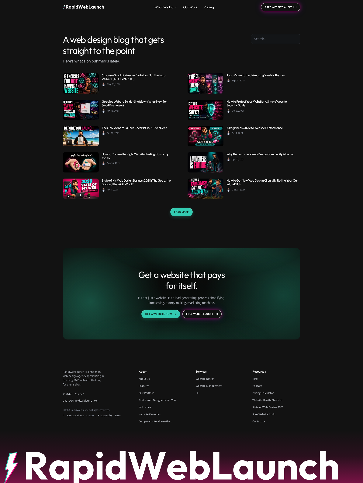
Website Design (205, 379)
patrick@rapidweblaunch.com (81, 400)
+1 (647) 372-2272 (73, 394)
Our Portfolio (146, 393)
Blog (255, 379)
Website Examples (150, 414)
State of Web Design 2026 (267, 407)
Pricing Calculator (263, 393)
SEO (198, 393)
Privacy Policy (105, 415)
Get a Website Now (158, 313)
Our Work (190, 7)
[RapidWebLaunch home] (85, 7)
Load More (181, 212)
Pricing (209, 7)
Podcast (257, 386)
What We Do (163, 7)
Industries (145, 407)
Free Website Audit (199, 313)
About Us (144, 379)
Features (144, 386)
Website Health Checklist (267, 400)
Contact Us (258, 421)
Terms (118, 415)
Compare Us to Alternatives (155, 421)
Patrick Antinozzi (75, 415)
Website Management (209, 386)
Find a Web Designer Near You (157, 400)
